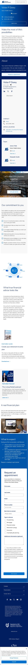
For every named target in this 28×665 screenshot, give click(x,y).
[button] (20, 2)
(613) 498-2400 (8, 19)
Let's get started (14, 192)
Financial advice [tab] (7, 590)
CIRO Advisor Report (14, 639)
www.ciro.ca (14, 631)
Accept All (14, 661)
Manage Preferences (14, 658)
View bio (12, 153)
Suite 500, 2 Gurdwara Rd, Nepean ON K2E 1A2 (14, 130)
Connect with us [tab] (7, 593)
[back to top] (25, 580)
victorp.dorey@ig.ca (9, 17)
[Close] (26, 648)
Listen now (4, 397)
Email (7, 121)
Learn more (14, 23)
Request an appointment (14, 74)
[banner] (8, 2)
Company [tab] (6, 586)
